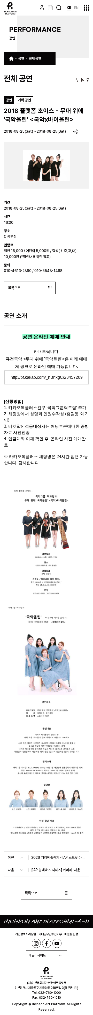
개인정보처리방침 (25, 934)
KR (69, 8)
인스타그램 (36, 943)
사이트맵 (86, 8)
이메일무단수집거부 (50, 934)
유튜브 (56, 943)
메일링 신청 (71, 934)
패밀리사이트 (37, 955)
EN (76, 8)
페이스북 (46, 943)
